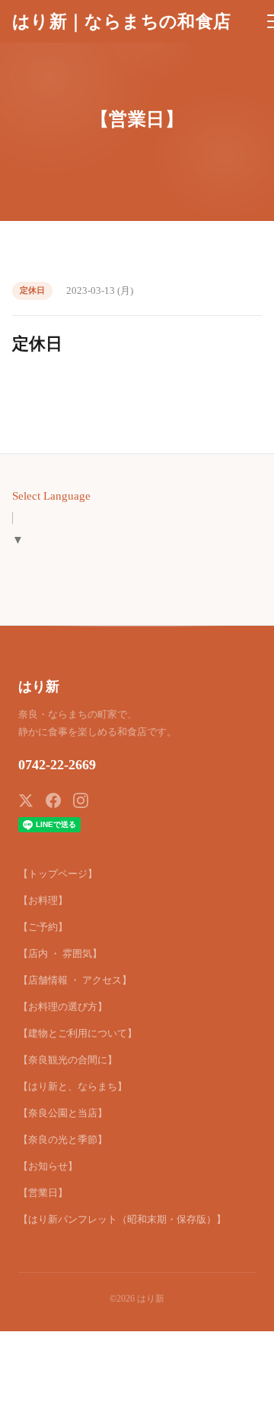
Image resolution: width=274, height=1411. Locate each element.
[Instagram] (80, 800)
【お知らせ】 (48, 1166)
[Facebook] (53, 800)
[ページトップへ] (242, 1391)
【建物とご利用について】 (77, 1033)
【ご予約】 (43, 927)
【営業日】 (43, 1192)
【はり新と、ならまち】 (72, 1086)
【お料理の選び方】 (62, 1006)
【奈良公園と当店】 (62, 1113)
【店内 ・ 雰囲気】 (60, 953)
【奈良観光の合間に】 (67, 1059)
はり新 (38, 686)
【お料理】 (43, 900)
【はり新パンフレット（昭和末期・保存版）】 (122, 1219)
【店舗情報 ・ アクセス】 (75, 980)
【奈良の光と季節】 (62, 1139)
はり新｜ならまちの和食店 (121, 21)
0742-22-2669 (57, 764)
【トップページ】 (57, 873)
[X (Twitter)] (25, 800)
